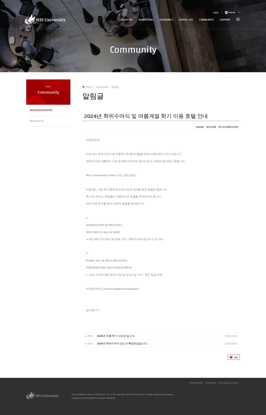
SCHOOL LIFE (186, 19)
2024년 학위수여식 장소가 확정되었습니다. (122, 343)
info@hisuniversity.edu (163, 394)
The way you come (228, 383)
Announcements (41, 110)
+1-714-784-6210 (117, 394)
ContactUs (210, 383)
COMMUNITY (206, 19)
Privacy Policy (196, 383)
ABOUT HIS (126, 19)
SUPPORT (225, 19)
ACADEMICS (166, 19)
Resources (37, 121)
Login (215, 13)
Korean (231, 12)
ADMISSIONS (146, 19)
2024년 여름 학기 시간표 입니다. (116, 336)
